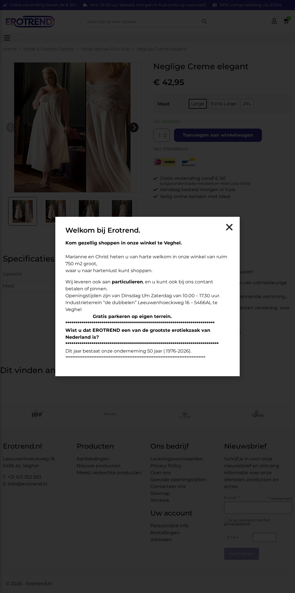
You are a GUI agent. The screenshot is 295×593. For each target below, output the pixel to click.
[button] (229, 227)
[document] (147, 296)
